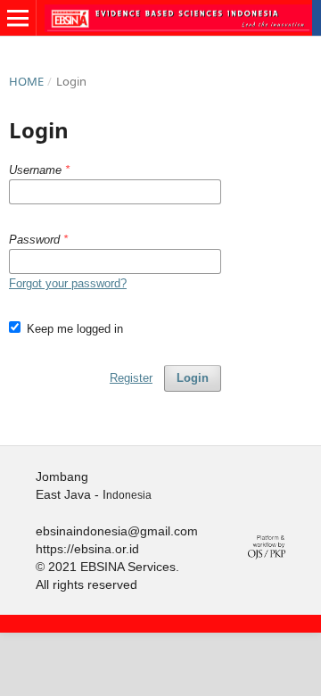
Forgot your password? (68, 283)
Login (193, 378)
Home (26, 81)
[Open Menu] (18, 18)
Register (131, 378)
